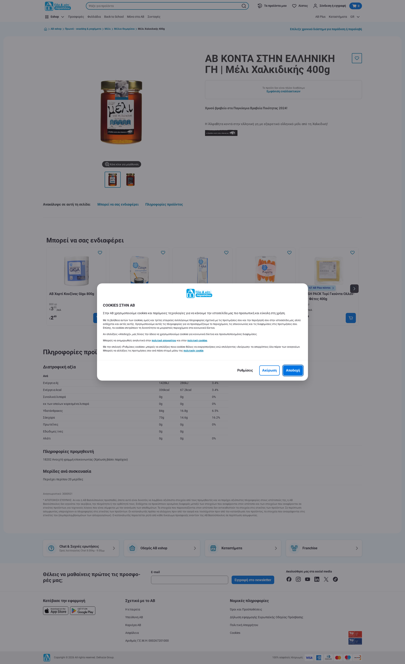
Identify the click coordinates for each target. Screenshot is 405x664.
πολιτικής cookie (193, 350)
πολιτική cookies (197, 340)
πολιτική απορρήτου (164, 340)
